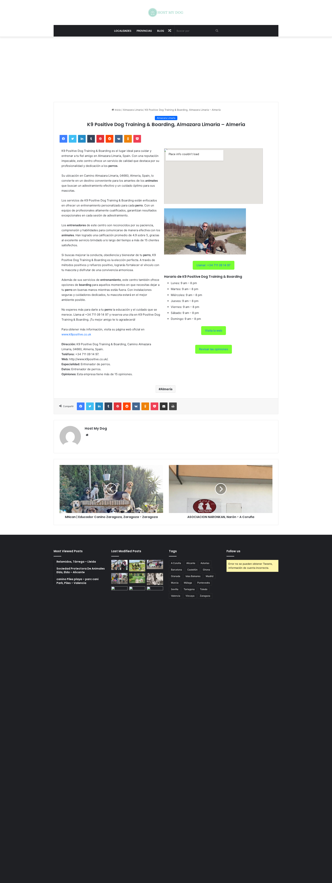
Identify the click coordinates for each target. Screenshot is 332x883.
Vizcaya (190, 595)
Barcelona (176, 569)
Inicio (117, 109)
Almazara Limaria (133, 109)
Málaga (188, 582)
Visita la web (213, 330)
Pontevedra (203, 582)
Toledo (203, 589)
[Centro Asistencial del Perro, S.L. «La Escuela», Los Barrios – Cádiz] (119, 578)
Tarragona (189, 589)
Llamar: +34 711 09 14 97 (214, 265)
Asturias (205, 563)
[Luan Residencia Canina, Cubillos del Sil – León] (155, 564)
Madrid (209, 576)
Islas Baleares (193, 576)
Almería (166, 389)
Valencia (175, 595)
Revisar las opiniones (213, 349)
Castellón (192, 569)
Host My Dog (96, 428)
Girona (206, 569)
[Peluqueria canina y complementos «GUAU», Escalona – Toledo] (155, 579)
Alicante (190, 563)
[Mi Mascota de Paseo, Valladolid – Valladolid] (119, 565)
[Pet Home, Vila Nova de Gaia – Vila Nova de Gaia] (155, 730)
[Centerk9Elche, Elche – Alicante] (137, 565)
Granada (175, 576)
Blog (160, 30)
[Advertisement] (166, 69)
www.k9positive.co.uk (76, 334)
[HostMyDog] (166, 12)
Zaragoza (205, 595)
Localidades (122, 30)
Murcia (174, 582)
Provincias (144, 30)
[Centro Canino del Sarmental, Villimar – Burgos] (137, 730)
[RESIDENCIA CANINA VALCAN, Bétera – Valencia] (137, 578)
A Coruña (176, 563)
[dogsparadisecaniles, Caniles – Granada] (119, 591)
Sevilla (174, 589)
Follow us (233, 551)
